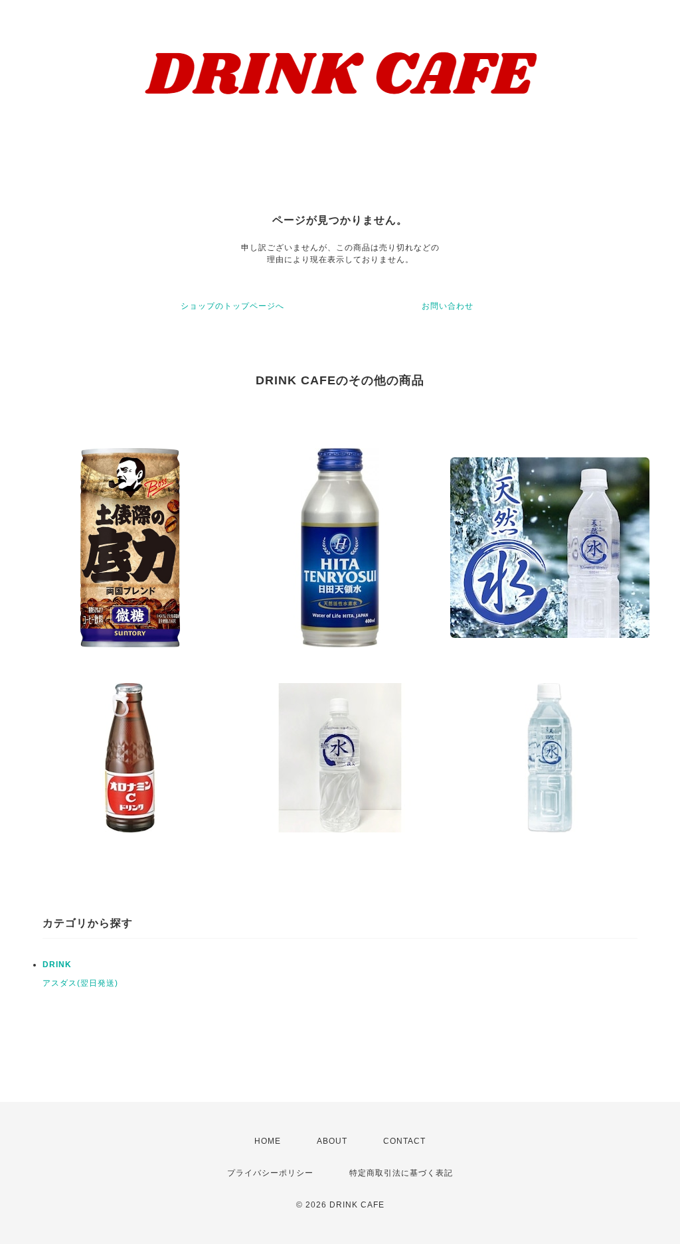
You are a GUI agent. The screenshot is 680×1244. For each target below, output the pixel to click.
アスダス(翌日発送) (80, 983)
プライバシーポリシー (270, 1173)
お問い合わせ (447, 306)
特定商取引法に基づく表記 (401, 1173)
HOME (267, 1141)
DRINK (57, 964)
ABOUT (332, 1141)
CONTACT (404, 1141)
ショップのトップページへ (232, 306)
